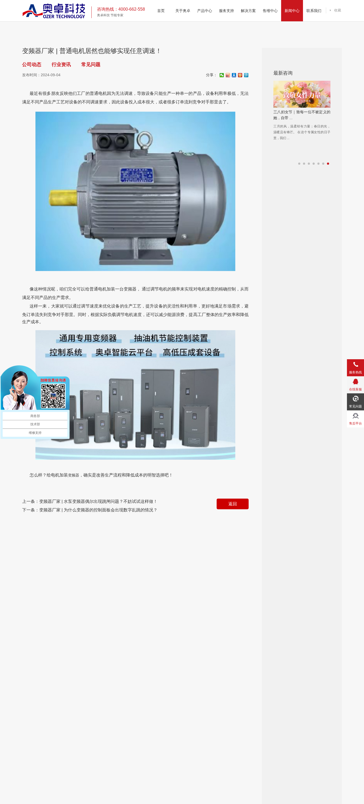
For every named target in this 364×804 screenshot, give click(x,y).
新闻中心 (292, 11)
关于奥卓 (182, 11)
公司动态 (31, 64)
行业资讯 (61, 64)
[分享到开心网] (240, 75)
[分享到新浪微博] (228, 75)
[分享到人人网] (234, 75)
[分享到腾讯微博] (246, 75)
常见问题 (90, 64)
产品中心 (204, 11)
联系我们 (313, 11)
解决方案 (248, 11)
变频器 (73, 475)
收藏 (337, 10)
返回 (232, 504)
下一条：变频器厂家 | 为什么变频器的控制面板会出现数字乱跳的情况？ (89, 510)
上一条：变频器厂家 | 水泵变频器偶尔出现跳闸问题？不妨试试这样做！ (89, 501)
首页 (161, 11)
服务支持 (226, 11)
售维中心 (270, 11)
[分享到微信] (222, 75)
